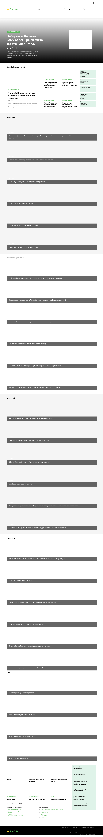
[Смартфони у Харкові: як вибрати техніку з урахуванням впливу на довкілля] (51, 520)
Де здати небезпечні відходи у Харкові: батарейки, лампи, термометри (35, 366)
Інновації (11, 415)
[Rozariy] (17, 771)
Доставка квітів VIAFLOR (37, 799)
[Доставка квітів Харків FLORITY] (39, 771)
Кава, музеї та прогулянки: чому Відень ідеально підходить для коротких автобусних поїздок (43, 506)
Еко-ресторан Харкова (79, 774)
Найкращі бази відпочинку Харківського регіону (27, 182)
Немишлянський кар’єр (58, 799)
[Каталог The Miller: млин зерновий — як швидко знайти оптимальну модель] (51, 550)
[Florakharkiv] (17, 790)
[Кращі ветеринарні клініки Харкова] (51, 706)
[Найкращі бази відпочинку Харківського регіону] (51, 173)
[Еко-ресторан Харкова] (92, 776)
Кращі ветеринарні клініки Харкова (22, 715)
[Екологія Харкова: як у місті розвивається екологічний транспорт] (24, 80)
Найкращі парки (43, 807)
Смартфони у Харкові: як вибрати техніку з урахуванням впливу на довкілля (37, 528)
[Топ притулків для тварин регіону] (51, 685)
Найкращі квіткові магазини (14, 807)
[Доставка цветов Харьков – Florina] (60, 771)
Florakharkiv (11, 799)
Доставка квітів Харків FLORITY (16, 815)
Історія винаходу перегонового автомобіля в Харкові (28, 668)
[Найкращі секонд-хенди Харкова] (51, 572)
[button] (93, 3)
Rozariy (9, 779)
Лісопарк (43, 817)
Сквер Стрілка (44, 812)
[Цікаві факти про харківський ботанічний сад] (51, 217)
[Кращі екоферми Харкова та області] (51, 728)
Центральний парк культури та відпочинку (52, 809)
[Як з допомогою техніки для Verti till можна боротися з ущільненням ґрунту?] (51, 292)
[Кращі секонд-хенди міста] (51, 750)
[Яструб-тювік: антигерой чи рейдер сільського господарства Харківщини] (92, 784)
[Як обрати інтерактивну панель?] (51, 476)
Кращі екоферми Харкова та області (22, 736)
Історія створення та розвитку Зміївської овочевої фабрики (31, 160)
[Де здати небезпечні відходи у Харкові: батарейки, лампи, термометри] (51, 75)
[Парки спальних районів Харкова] (51, 195)
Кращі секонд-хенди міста (18, 758)
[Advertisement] (80, 39)
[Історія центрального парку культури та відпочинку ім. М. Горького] (93, 73)
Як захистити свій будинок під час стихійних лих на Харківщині (32, 602)
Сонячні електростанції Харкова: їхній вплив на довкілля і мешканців (79, 798)
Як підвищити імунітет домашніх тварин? (24, 247)
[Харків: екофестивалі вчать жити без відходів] (92, 769)
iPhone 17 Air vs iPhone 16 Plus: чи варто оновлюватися (29, 462)
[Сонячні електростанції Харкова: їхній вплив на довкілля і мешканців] (92, 798)
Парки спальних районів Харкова (21, 203)
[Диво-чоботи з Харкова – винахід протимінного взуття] (51, 638)
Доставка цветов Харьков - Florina (17, 811)
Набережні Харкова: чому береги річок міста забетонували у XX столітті (36, 278)
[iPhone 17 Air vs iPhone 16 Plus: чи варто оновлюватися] (51, 454)
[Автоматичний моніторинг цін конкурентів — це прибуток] (51, 410)
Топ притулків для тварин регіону (21, 693)
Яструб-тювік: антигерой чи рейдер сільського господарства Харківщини (80, 783)
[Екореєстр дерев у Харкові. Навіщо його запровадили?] (92, 806)
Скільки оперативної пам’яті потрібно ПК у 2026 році (29, 440)
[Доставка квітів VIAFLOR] (39, 790)
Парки (52, 796)
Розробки (12, 555)
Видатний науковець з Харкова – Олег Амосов (26, 624)
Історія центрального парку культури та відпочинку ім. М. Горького (84, 74)
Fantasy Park (44, 814)
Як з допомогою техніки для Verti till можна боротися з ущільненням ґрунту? (37, 300)
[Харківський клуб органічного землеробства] (93, 103)
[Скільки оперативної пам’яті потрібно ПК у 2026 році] (51, 432)
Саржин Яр (44, 811)
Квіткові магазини (12, 777)
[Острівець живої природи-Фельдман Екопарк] (92, 791)
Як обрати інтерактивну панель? (20, 484)
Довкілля (11, 132)
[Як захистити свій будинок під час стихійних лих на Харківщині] (51, 594)
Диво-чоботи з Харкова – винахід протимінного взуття (29, 646)
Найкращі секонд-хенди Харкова (21, 580)
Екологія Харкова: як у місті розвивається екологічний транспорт (22, 95)
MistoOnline (92, 827)
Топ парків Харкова (85, 87)
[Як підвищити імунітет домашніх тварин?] (51, 239)
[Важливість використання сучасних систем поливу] (51, 336)
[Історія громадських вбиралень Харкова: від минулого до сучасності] (69, 75)
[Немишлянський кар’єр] (60, 790)
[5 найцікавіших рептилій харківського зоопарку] (93, 96)
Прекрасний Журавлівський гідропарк (84, 81)
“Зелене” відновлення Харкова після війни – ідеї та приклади (51, 104)
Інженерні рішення (13, 31)
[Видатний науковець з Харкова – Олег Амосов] (51, 616)
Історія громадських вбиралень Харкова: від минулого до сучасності (69, 84)
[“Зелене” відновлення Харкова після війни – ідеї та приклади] (51, 95)
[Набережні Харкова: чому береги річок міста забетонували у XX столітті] (51, 270)
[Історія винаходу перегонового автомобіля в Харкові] (51, 660)
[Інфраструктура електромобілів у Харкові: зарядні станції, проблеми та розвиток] (69, 95)
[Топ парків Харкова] (93, 89)
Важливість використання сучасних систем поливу (27, 344)
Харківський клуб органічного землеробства (84, 103)
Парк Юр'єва (44, 815)
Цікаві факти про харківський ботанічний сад (25, 225)
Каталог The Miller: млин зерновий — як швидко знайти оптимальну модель (37, 559)
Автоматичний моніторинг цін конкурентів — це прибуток (30, 418)
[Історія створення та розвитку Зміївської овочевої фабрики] (51, 152)
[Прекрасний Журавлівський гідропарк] (93, 81)
